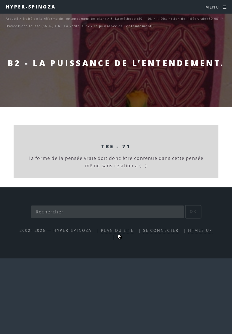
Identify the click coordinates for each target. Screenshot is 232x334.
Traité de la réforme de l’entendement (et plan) (64, 18)
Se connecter (161, 230)
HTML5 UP (200, 230)
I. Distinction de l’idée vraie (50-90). (189, 18)
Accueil (12, 18)
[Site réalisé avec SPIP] (119, 238)
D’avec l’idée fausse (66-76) (30, 26)
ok (193, 211)
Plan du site (117, 230)
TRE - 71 (116, 146)
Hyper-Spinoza (31, 6)
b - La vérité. (69, 26)
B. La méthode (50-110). (131, 18)
